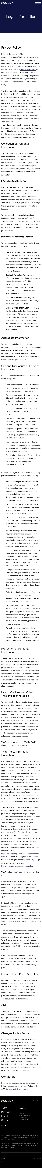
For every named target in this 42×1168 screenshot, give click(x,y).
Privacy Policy (4, 1158)
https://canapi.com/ (28, 69)
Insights (5, 1116)
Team (4, 1108)
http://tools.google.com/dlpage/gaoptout (17, 866)
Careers (5, 1120)
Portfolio (5, 1112)
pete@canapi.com (20, 1089)
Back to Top (36, 1101)
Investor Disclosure (37, 1158)
